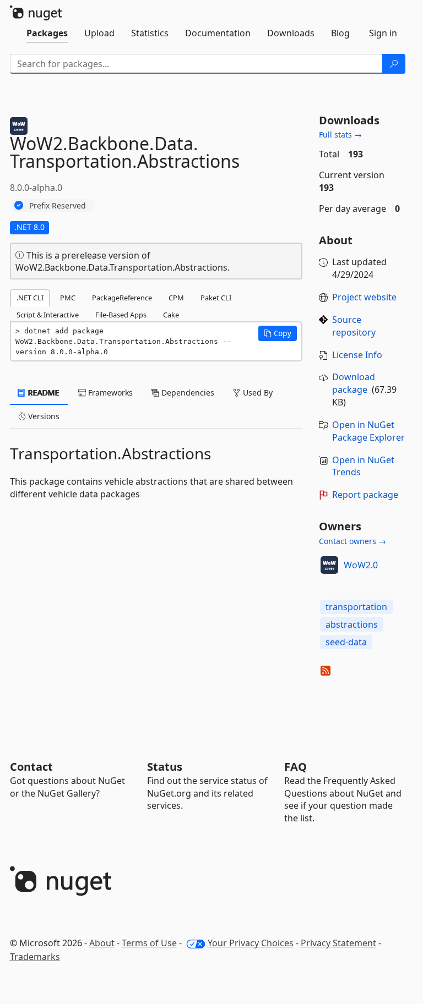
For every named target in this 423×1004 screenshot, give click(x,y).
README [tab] (42, 392)
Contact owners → (352, 541)
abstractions (352, 624)
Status (164, 766)
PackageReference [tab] (122, 298)
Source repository (354, 326)
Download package (353, 383)
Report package (365, 495)
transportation (356, 607)
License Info (357, 355)
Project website (364, 297)
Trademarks (35, 957)
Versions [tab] (42, 416)
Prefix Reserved (57, 205)
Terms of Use (149, 943)
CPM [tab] (176, 298)
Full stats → (340, 134)
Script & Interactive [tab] (48, 315)
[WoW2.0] (329, 565)
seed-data (346, 642)
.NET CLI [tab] (30, 298)
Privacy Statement (338, 943)
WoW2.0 (361, 565)
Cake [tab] (171, 315)
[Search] (393, 64)
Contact (31, 766)
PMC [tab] (67, 298)
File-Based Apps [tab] (121, 315)
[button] (277, 333)
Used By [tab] (257, 392)
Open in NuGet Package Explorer (368, 431)
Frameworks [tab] (109, 392)
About (102, 943)
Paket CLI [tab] (215, 298)
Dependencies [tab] (186, 392)
